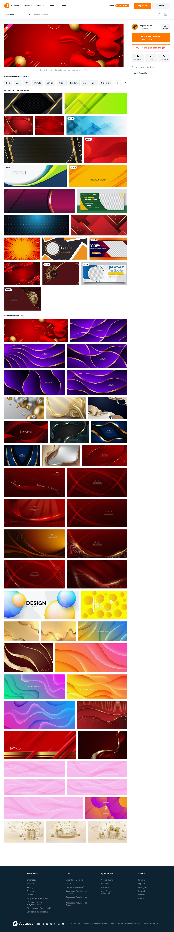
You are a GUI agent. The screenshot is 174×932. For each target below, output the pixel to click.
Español (141, 883)
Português (142, 887)
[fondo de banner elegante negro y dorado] (43, 150)
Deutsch (141, 891)
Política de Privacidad (133, 924)
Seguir (165, 28)
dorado (37, 82)
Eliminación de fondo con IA (39, 908)
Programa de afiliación (75, 887)
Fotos (27, 5)
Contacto (105, 883)
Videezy (30, 887)
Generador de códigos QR (38, 912)
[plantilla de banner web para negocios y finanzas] (104, 273)
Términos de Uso (116, 924)
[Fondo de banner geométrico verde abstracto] (96, 103)
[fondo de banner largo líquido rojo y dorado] (36, 330)
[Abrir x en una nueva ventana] (59, 924)
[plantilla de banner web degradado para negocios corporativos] (108, 249)
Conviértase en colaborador (107, 892)
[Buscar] (158, 14)
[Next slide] (123, 83)
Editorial (52, 5)
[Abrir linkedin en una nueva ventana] (47, 924)
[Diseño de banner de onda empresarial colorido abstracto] (35, 176)
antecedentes (89, 82)
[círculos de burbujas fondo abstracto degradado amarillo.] (104, 604)
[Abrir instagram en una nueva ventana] (43, 924)
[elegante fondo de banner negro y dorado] (33, 103)
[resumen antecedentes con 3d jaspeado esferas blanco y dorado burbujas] (24, 408)
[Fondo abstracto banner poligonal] (96, 125)
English (141, 880)
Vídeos (39, 5)
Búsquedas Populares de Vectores (76, 892)
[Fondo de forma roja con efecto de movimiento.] (22, 273)
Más (64, 5)
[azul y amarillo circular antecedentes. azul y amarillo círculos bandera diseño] (41, 604)
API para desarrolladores (37, 898)
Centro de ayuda (108, 880)
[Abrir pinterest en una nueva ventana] (51, 924)
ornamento (106, 82)
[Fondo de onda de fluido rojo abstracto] (105, 150)
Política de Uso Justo (151, 924)
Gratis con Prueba (151, 37)
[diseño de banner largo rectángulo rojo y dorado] (99, 225)
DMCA (68, 883)
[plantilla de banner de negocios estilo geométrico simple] (64, 249)
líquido (50, 82)
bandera (74, 82)
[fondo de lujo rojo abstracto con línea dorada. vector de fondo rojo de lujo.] (102, 715)
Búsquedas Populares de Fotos (76, 898)
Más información (140, 73)
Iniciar (161, 5)
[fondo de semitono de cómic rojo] (22, 249)
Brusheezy (31, 880)
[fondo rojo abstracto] (49, 125)
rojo (8, 82)
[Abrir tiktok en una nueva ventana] (55, 924)
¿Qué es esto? (157, 67)
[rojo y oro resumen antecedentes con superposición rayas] (40, 745)
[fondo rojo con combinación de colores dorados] (18, 125)
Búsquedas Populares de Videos (76, 904)
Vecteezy (30, 883)
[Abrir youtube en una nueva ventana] (63, 924)
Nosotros (105, 887)
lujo (18, 82)
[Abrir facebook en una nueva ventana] (38, 924)
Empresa (30, 891)
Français (142, 895)
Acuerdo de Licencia (74, 880)
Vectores (15, 5)
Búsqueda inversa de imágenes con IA (36, 903)
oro (27, 82)
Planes (111, 5)
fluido (62, 82)
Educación (31, 895)
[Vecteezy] (6, 5)
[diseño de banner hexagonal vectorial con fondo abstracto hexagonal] (36, 225)
